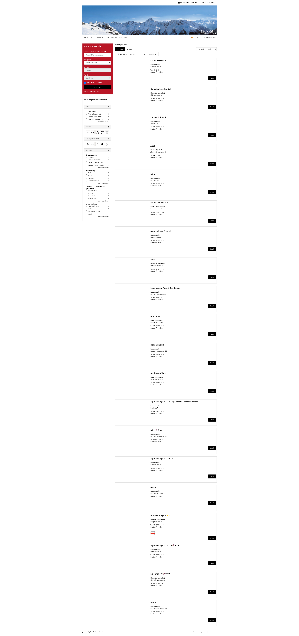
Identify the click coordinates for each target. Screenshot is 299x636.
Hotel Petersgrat (158, 515)
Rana (152, 259)
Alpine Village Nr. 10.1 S (161, 458)
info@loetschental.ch (188, 3)
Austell (153, 602)
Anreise (86, 67)
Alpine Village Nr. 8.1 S (161, 545)
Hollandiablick (157, 344)
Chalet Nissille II (158, 60)
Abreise (86, 75)
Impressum (203, 632)
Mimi (152, 174)
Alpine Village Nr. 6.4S (160, 231)
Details (212, 78)
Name (152, 54)
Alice (152, 430)
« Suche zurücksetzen (91, 91)
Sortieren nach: (121, 54)
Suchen (98, 87)
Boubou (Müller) (158, 373)
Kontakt (195, 632)
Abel (152, 145)
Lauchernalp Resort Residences (165, 288)
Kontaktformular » (156, 72)
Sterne (132, 54)
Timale (153, 117)
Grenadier (155, 316)
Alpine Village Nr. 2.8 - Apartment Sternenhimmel (174, 401)
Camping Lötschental (160, 89)
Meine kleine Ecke (159, 202)
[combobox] (97, 55)
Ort (142, 54)
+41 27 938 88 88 (208, 3)
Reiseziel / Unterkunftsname (94, 52)
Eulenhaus (155, 573)
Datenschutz (212, 632)
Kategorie (87, 60)
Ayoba (153, 487)
